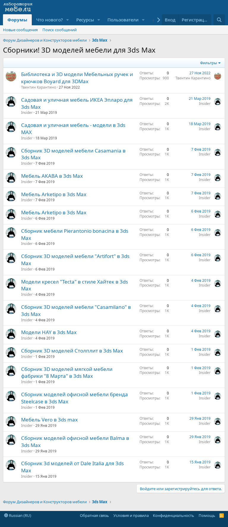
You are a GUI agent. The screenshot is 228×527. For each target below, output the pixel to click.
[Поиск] (219, 19)
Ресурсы (85, 20)
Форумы (17, 20)
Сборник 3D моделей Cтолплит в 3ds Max (72, 350)
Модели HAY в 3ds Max (49, 332)
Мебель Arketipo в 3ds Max (53, 194)
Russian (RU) (19, 515)
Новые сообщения (20, 29)
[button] (68, 19)
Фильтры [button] (208, 62)
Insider (27, 112)
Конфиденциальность (173, 515)
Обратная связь (94, 515)
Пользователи (123, 20)
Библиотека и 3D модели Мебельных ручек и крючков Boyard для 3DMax (77, 78)
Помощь (207, 515)
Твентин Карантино (38, 87)
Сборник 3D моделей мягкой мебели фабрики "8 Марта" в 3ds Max (67, 373)
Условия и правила (131, 515)
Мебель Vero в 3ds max (49, 419)
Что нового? (49, 20)
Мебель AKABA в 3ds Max (52, 175)
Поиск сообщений (59, 29)
